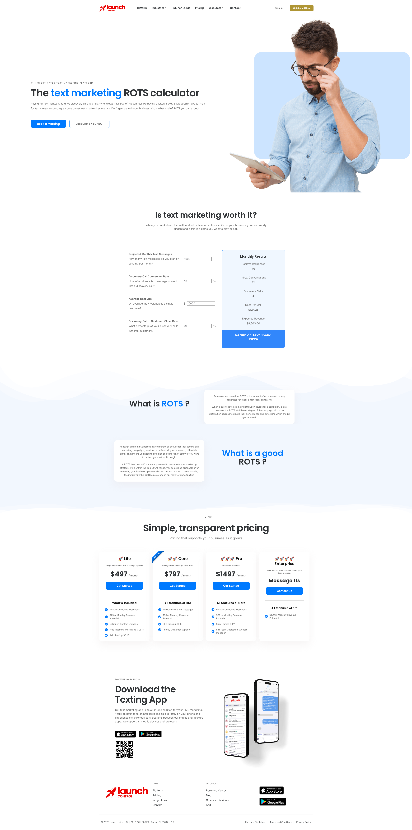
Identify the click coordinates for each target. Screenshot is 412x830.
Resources (215, 8)
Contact (235, 8)
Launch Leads (181, 8)
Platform (141, 8)
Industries (158, 8)
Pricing (199, 8)
